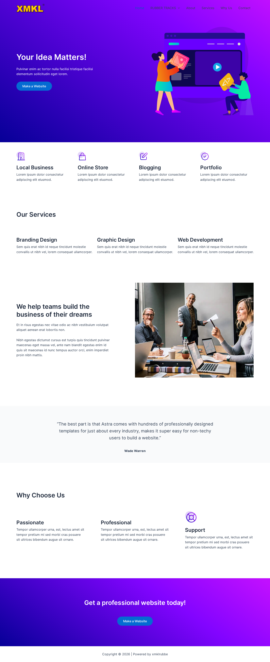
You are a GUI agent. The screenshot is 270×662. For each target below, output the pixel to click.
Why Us (226, 8)
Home (139, 8)
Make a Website (34, 86)
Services (208, 8)
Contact (244, 8)
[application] (178, 8)
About (190, 8)
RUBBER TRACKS (163, 8)
